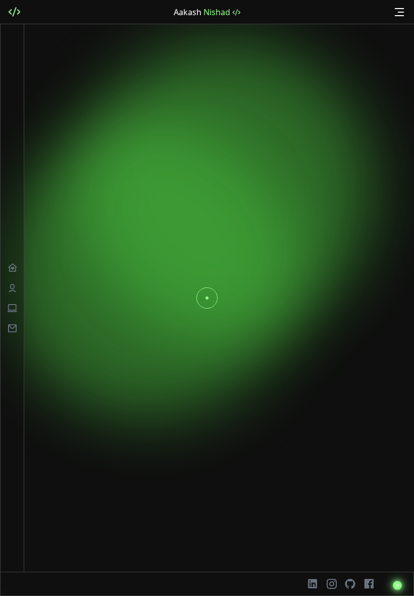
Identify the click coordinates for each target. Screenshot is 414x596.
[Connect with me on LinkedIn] (312, 584)
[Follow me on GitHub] (350, 584)
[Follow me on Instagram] (331, 584)
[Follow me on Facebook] (369, 584)
